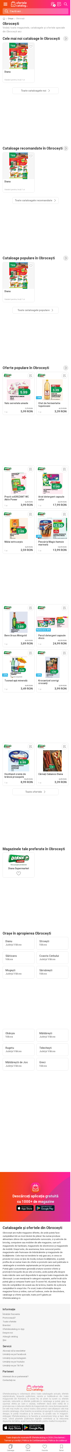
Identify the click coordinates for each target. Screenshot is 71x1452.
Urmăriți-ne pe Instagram (14, 1358)
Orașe (10, 18)
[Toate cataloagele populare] (65, 258)
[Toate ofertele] (65, 368)
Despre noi (8, 1332)
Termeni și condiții (12, 1440)
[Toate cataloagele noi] (65, 38)
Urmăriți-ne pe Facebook (14, 1354)
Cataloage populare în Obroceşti (29, 258)
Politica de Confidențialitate (34, 1440)
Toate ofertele (9, 1321)
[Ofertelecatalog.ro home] (19, 4)
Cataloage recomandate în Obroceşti (33, 148)
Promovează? (9, 1318)
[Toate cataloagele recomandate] (65, 148)
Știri (4, 1340)
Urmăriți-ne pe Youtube (13, 1361)
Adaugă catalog (10, 1336)
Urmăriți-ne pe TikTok (13, 1365)
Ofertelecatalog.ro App (13, 1329)
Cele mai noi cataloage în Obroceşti (31, 38)
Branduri (7, 1325)
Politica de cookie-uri (57, 1440)
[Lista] (59, 4)
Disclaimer (59, 1437)
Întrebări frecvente (11, 1314)
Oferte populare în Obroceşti (26, 368)
